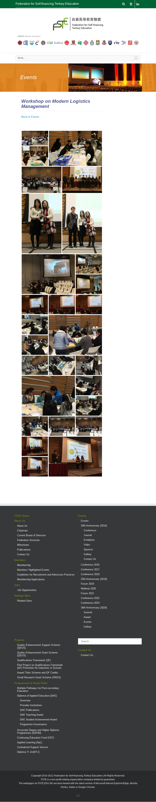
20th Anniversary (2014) (94, 525)
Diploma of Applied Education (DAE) (37, 695)
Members (20, 560)
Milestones (23, 544)
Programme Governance (33, 724)
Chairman (22, 530)
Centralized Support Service (32, 747)
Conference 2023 (90, 602)
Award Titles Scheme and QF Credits (37, 672)
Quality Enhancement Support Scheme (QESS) (38, 646)
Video (87, 544)
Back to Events (30, 116)
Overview (25, 700)
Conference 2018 (90, 574)
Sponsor (88, 549)
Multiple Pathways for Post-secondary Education (38, 689)
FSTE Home (21, 515)
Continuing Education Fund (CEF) (35, 737)
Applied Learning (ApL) (29, 742)
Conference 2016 (90, 564)
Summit (88, 612)
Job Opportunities (27, 590)
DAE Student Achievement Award (38, 719)
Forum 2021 (87, 593)
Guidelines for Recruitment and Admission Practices (46, 574)
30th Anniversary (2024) (94, 607)
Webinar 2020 (88, 588)
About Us (19, 520)
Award (87, 617)
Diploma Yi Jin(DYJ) (28, 752)
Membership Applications (31, 579)
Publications (24, 549)
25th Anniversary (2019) (94, 579)
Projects (19, 639)
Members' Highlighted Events (33, 569)
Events (82, 515)
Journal (88, 535)
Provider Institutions (31, 705)
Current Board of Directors (31, 535)
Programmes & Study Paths (31, 683)
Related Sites (22, 595)
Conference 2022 (90, 598)
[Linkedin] (78, 795)
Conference (90, 530)
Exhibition (89, 539)
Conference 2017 (90, 569)
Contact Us (23, 554)
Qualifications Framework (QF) (34, 660)
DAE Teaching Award (31, 714)
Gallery (88, 554)
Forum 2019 (87, 583)
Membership (24, 565)
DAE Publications (29, 710)
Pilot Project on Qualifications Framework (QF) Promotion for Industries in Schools (40, 666)
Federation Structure (28, 540)
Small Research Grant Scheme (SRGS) (39, 677)
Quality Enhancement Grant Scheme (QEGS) (37, 654)
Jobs (17, 585)
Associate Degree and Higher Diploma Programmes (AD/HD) (38, 731)
